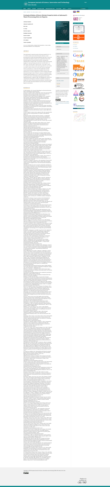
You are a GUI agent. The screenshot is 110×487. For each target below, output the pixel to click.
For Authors (58, 8)
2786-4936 (79, 15)
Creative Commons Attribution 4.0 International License (62, 103)
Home (24, 8)
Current (29, 8)
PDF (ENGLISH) (60, 43)
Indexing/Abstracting (50, 8)
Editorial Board (40, 8)
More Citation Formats (61, 73)
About (64, 8)
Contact (69, 8)
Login (85, 2)
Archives (34, 8)
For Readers (75, 44)
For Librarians (75, 48)
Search (83, 8)
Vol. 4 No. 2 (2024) (34, 12)
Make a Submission (78, 23)
